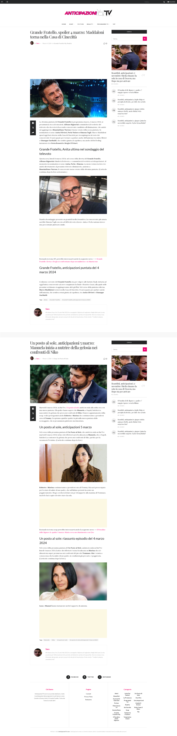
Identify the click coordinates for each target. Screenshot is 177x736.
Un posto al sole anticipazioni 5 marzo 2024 (84, 640)
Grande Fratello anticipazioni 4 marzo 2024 (76, 300)
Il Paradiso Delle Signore (116, 718)
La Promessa (127, 698)
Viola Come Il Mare (138, 708)
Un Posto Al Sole (63, 358)
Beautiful (116, 696)
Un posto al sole (72, 408)
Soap (71, 24)
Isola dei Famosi (127, 694)
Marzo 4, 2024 (47, 43)
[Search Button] (163, 2)
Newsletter (172, 2)
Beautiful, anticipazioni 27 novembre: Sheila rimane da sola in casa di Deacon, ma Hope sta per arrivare (124, 77)
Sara (37, 43)
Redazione (88, 699)
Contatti (88, 694)
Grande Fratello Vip (60, 43)
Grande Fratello (55, 300)
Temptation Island (127, 718)
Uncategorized (139, 700)
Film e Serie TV (116, 706)
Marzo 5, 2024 (47, 358)
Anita (45, 300)
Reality (90, 24)
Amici (116, 693)
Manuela (46, 640)
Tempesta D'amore (127, 713)
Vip (114, 24)
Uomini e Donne (138, 704)
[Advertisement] (68, 61)
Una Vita (138, 698)
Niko (53, 640)
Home (64, 24)
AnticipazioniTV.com (64, 731)
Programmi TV (102, 24)
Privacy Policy (88, 696)
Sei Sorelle (127, 707)
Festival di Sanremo (116, 699)
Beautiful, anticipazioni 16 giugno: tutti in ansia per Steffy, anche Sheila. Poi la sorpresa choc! (131, 111)
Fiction (81, 24)
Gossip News (116, 710)
